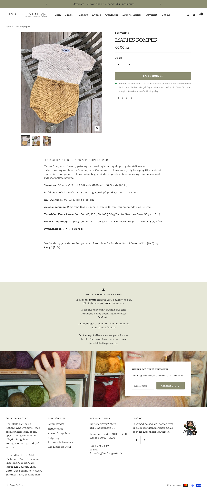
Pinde (69, 14)
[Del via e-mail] (131, 98)
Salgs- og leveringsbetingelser (60, 440)
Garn (58, 14)
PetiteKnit (35, 470)
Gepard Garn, (26, 462)
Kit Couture (21, 466)
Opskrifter (111, 14)
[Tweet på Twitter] (127, 98)
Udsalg (166, 14)
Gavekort (151, 14)
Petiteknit (122, 33)
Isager (9, 466)
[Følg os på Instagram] (144, 440)
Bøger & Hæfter (132, 14)
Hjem (9, 26)
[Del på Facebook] (118, 98)
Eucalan (34, 459)
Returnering (55, 428)
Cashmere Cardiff (16, 459)
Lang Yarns (20, 470)
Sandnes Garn (14, 474)
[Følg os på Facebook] (136, 440)
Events (96, 14)
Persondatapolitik (59, 433)
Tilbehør (82, 14)
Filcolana (11, 462)
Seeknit (29, 474)
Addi (32, 455)
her (116, 343)
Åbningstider (56, 423)
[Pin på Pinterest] (122, 98)
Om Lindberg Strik (59, 446)
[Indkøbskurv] (200, 15)
